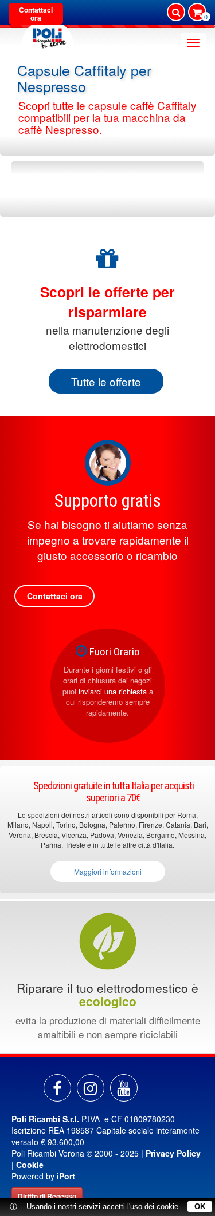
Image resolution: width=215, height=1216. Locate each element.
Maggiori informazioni (108, 871)
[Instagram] (90, 1088)
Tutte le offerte (106, 381)
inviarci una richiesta (113, 691)
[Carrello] (197, 13)
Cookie (30, 1164)
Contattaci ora (36, 14)
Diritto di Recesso (47, 1196)
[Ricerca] (176, 12)
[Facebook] (57, 1088)
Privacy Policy (173, 1153)
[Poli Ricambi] (47, 35)
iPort (66, 1176)
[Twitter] (124, 1088)
